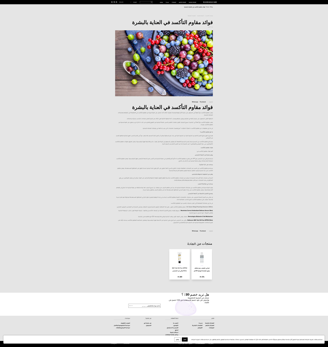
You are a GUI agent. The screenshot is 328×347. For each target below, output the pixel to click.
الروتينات (174, 2)
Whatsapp (195, 102)
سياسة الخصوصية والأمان (122, 325)
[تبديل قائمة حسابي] (116, 2)
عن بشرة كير (147, 323)
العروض (200, 328)
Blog (211, 7)
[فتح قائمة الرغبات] (114, 2)
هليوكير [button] (179, 265)
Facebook (203, 102)
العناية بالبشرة (192, 2)
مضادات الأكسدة (209, 15)
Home (207, 7)
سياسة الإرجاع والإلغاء (123, 328)
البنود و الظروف (125, 323)
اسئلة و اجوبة (174, 332)
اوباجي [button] (201, 265)
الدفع (176, 330)
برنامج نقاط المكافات (171, 335)
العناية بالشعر (182, 2)
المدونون (148, 325)
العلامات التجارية (197, 325)
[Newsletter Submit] (130, 306)
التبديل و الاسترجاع (172, 328)
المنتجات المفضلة (192, 15)
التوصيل (175, 325)
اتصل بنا (175, 323)
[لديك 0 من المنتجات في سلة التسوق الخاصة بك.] (112, 2)
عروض (161, 2)
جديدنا (167, 2)
